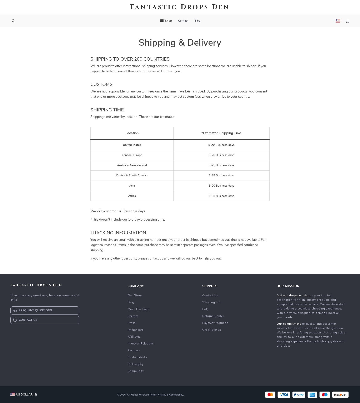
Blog (197, 20)
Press (132, 323)
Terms (153, 394)
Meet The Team (138, 309)
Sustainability (137, 357)
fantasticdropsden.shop (293, 295)
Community (136, 371)
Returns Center (213, 316)
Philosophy (136, 364)
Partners (134, 350)
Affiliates (134, 336)
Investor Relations (141, 343)
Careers (133, 316)
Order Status (211, 329)
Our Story (135, 295)
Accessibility (176, 394)
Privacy (162, 394)
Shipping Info (212, 302)
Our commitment (289, 323)
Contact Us (210, 295)
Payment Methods (215, 323)
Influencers (136, 329)
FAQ (205, 309)
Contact (183, 20)
